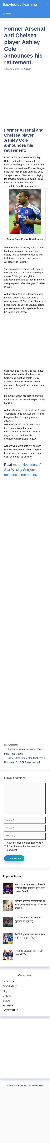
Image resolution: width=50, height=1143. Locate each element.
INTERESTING (10, 1010)
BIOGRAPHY (10, 986)
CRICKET (8, 996)
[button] (46, 4)
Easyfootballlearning (20, 4)
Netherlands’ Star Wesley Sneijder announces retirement (22, 470)
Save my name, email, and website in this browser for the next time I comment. (25, 846)
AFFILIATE (8, 981)
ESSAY (6, 1000)
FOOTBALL (14, 745)
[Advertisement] (25, 101)
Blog (5, 991)
